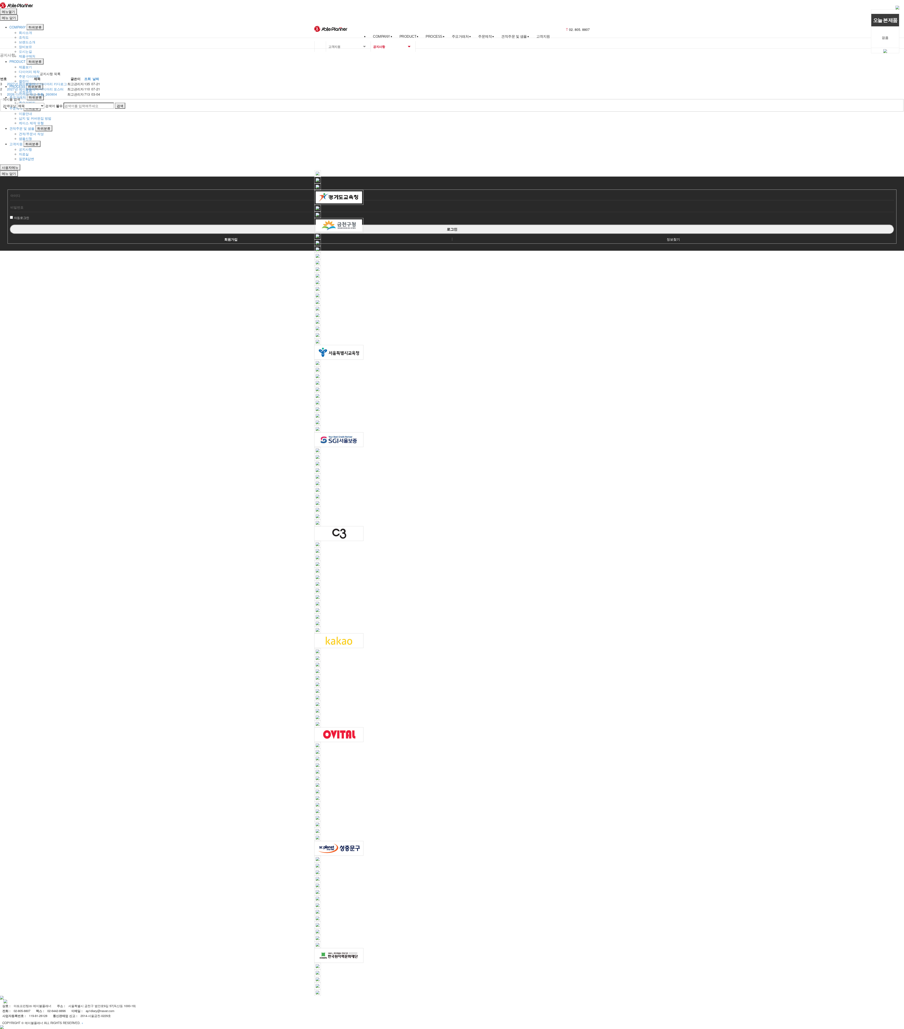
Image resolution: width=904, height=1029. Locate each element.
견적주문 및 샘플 (21, 128)
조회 (87, 78)
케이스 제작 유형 (31, 123)
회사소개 (25, 32)
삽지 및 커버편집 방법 (35, 118)
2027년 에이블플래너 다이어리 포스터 (35, 89)
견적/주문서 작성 (31, 133)
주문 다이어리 (29, 76)
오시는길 (25, 51)
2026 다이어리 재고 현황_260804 (32, 94)
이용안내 (25, 113)
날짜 (96, 78)
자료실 (24, 154)
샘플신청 (25, 138)
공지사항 (25, 149)
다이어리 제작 (29, 71)
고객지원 (16, 143)
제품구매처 (27, 56)
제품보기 (25, 67)
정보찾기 (673, 239)
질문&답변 (26, 158)
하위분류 (35, 27)
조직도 (24, 37)
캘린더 (24, 81)
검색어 (54, 105)
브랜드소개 (27, 42)
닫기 (9, 17)
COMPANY (17, 27)
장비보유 (25, 46)
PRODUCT (17, 61)
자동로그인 (21, 217)
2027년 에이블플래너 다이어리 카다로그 (37, 83)
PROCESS (17, 86)
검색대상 (9, 105)
